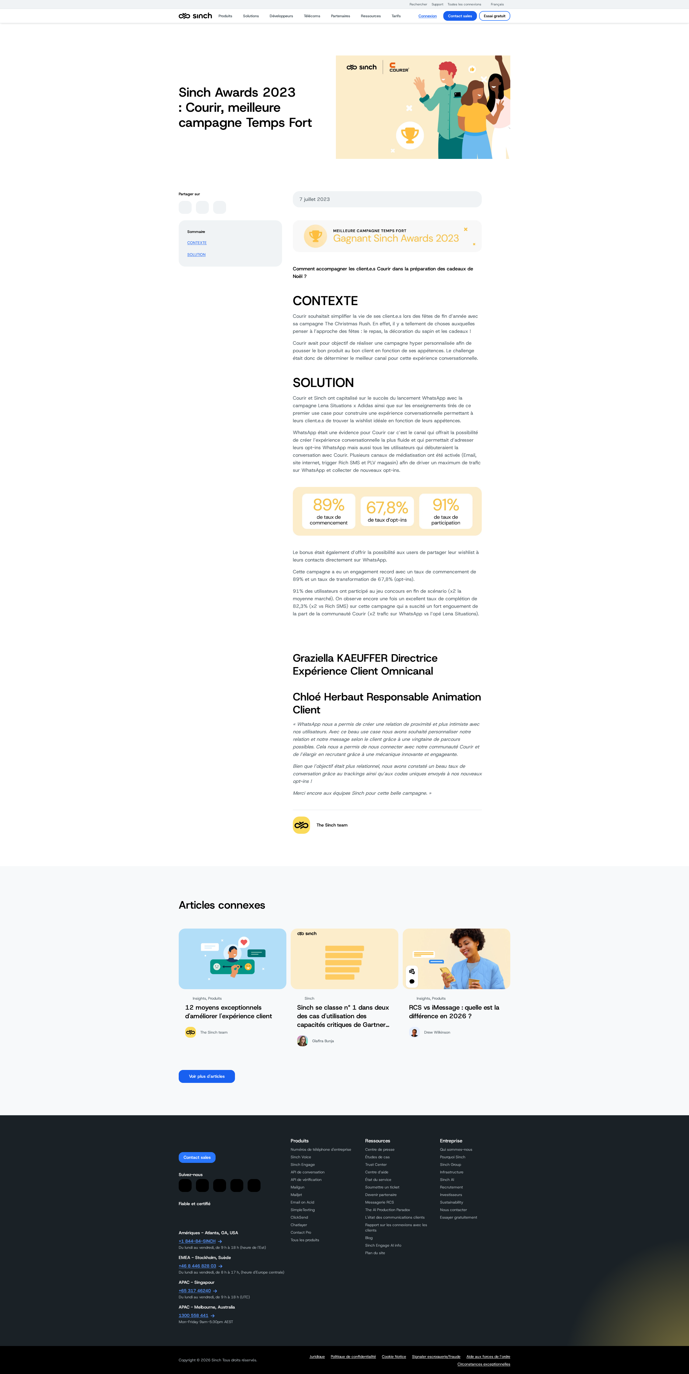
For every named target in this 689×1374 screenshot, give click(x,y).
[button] (416, 4)
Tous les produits (305, 1239)
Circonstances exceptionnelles (484, 1364)
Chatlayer (299, 1224)
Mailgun (297, 1187)
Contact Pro (301, 1232)
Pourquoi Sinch (452, 1157)
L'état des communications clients (395, 1217)
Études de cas (377, 1157)
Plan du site (375, 1252)
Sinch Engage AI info (383, 1245)
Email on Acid (302, 1202)
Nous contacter (453, 1209)
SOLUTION (196, 254)
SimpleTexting (303, 1209)
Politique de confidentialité (353, 1356)
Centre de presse (380, 1149)
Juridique (317, 1356)
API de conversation (308, 1172)
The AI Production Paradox (387, 1209)
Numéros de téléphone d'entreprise (321, 1149)
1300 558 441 (193, 1315)
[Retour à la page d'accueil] (195, 16)
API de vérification (306, 1179)
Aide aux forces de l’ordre (488, 1356)
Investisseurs (451, 1194)
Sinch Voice (301, 1157)
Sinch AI (447, 1179)
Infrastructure (451, 1172)
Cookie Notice (394, 1356)
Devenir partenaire (381, 1194)
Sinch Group (450, 1164)
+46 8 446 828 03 (197, 1266)
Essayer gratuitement (458, 1217)
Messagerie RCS (379, 1202)
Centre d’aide (376, 1172)
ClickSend (299, 1217)
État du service (378, 1179)
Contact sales (460, 15)
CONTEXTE (197, 242)
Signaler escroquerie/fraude (436, 1356)
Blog (369, 1237)
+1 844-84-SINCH (197, 1241)
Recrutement (451, 1187)
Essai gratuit (494, 15)
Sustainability (451, 1202)
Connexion (428, 15)
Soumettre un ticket (382, 1187)
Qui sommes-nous (456, 1149)
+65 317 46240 (195, 1290)
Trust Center (376, 1164)
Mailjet (296, 1194)
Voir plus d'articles (207, 1076)
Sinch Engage (303, 1164)
